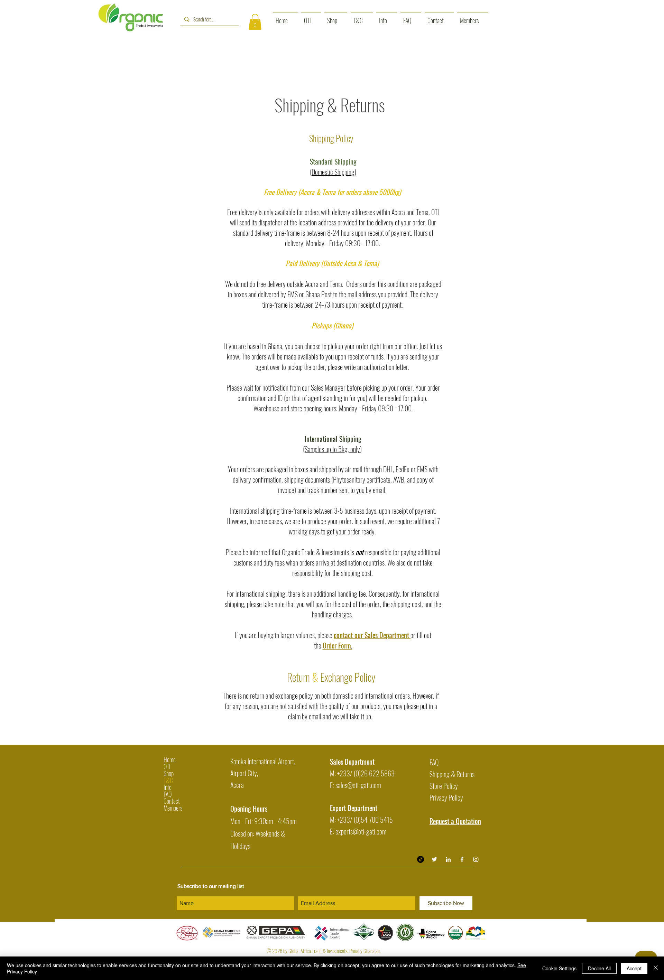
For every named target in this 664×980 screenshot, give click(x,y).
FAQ (168, 794)
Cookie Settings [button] (559, 968)
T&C (168, 780)
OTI (167, 766)
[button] (255, 22)
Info (168, 787)
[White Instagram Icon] (475, 859)
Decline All (599, 968)
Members (173, 807)
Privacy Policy (446, 797)
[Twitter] (434, 859)
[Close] (656, 968)
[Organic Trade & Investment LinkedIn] (448, 859)
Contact (172, 800)
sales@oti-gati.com (358, 785)
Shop (169, 773)
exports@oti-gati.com (360, 831)
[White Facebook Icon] (462, 859)
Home (170, 759)
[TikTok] (420, 859)
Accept (634, 968)
